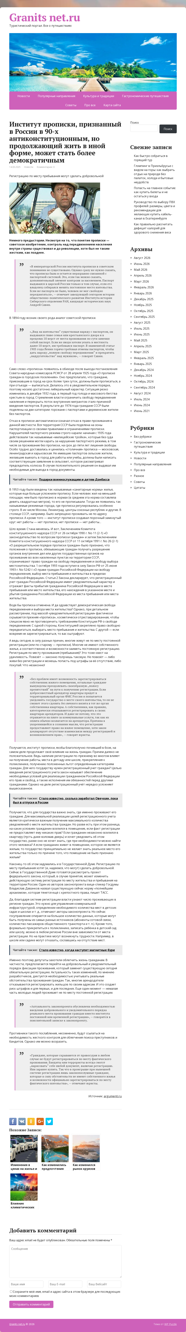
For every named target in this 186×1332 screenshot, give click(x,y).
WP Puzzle (170, 1324)
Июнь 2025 (142, 334)
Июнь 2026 (142, 264)
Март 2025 (141, 352)
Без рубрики (142, 437)
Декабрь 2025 (143, 299)
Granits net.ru (44, 17)
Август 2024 (142, 393)
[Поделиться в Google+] (40, 1121)
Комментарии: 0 (45, 167)
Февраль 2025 (144, 358)
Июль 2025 (141, 329)
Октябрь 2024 (143, 381)
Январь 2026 (143, 293)
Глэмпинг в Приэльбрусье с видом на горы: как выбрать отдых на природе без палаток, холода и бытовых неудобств (154, 174)
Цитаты (139, 488)
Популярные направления (56, 96)
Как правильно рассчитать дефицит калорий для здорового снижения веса (153, 228)
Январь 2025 (143, 364)
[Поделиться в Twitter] (49, 1121)
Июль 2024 (141, 399)
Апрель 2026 (143, 275)
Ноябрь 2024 (143, 376)
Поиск (134, 123)
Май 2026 (140, 270)
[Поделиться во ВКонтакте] (22, 1121)
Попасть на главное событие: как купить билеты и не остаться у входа (155, 192)
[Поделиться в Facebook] (13, 1121)
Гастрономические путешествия (145, 96)
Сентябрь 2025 (144, 317)
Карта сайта (112, 105)
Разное (139, 476)
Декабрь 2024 (143, 370)
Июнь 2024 (142, 405)
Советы (70, 105)
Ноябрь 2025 (143, 305)
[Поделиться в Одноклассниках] (31, 1121)
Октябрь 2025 (143, 311)
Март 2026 (141, 281)
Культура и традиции (98, 96)
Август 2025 (142, 323)
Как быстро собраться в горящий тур (151, 158)
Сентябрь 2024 (144, 387)
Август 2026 (142, 258)
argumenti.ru (113, 1096)
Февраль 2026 (144, 287)
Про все (90, 105)
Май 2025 (140, 340)
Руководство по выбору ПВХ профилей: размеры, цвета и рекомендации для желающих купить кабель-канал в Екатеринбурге (154, 210)
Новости (23, 96)
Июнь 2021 (142, 411)
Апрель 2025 (143, 346)
